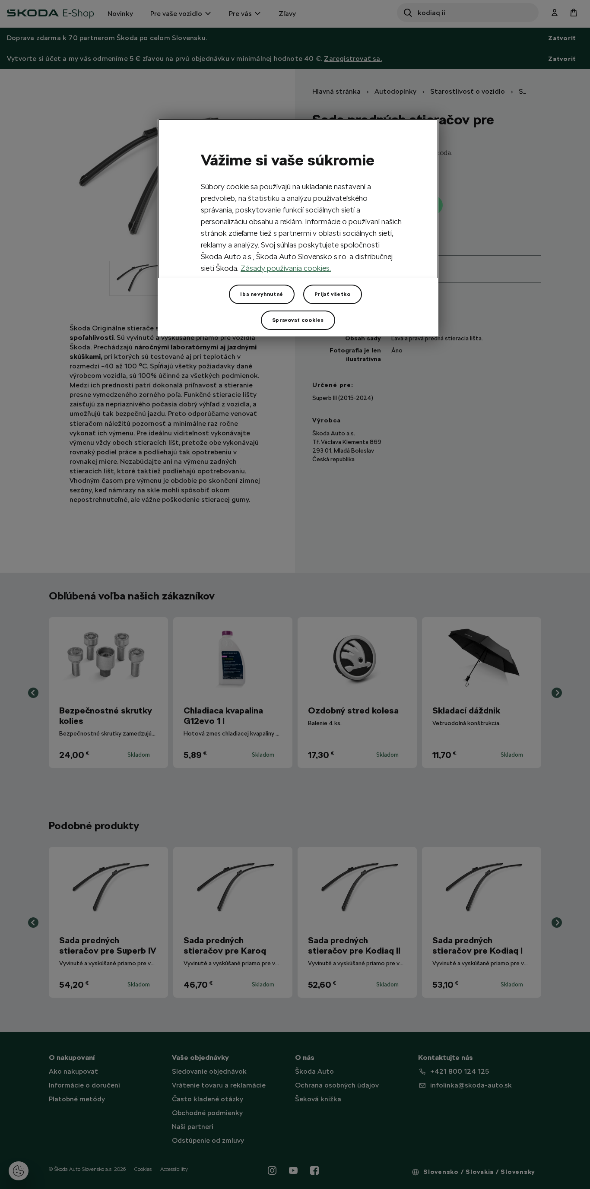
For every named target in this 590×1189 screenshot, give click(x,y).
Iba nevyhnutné (261, 294)
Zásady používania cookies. (286, 268)
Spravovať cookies (298, 320)
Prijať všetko (332, 294)
